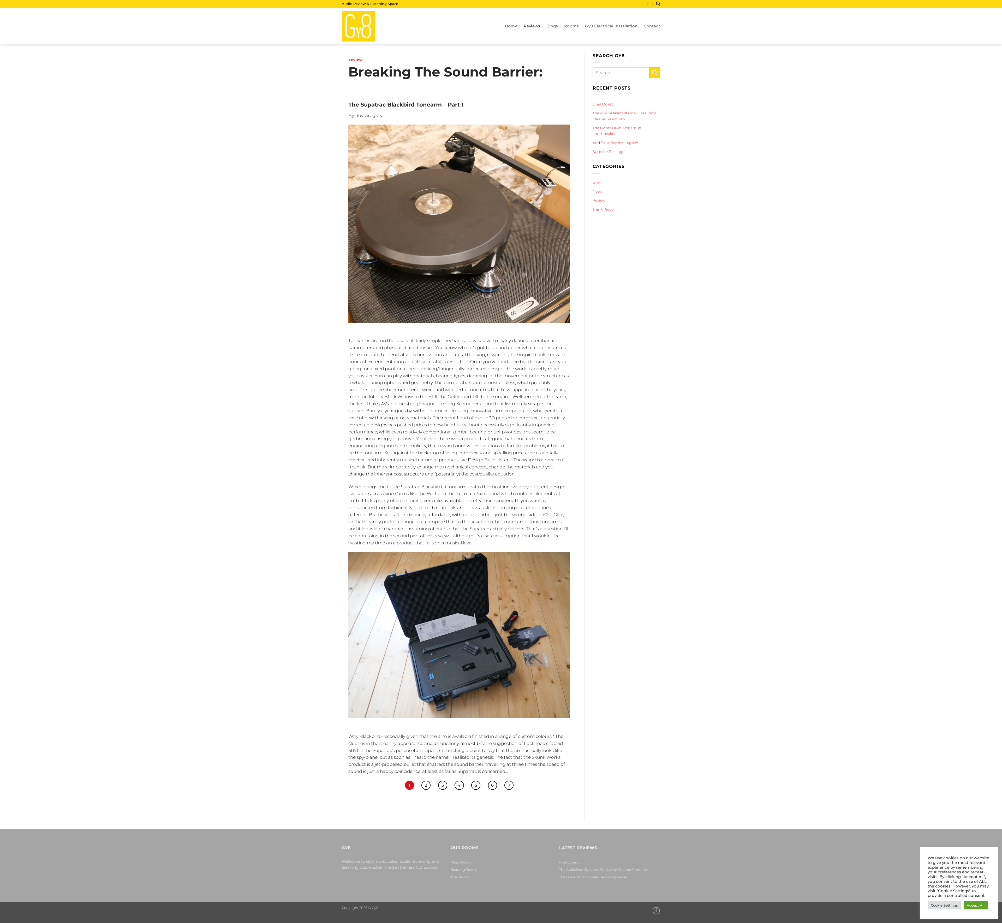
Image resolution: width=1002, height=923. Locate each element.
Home (511, 25)
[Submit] (654, 72)
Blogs (552, 25)
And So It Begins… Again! (615, 142)
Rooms (571, 25)
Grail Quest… (604, 104)
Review (355, 60)
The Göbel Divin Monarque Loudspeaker (617, 131)
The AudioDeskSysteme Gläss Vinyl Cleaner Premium (624, 116)
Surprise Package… (610, 151)
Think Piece (603, 209)
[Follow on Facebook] (648, 4)
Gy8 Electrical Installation (611, 25)
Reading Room (463, 869)
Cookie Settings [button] (944, 905)
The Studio (460, 877)
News (598, 191)
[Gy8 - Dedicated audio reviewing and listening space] (368, 26)
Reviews (532, 25)
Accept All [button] (976, 905)
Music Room (461, 862)
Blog (597, 182)
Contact (652, 25)
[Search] (658, 4)
